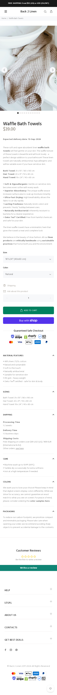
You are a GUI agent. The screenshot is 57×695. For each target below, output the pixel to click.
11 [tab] (39, 113)
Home (4, 18)
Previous (4, 70)
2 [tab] (20, 113)
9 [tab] (35, 113)
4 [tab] (24, 113)
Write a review (28, 568)
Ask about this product (17, 291)
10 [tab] (37, 113)
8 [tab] (33, 113)
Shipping (11, 285)
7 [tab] (30, 113)
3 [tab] (22, 113)
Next (52, 70)
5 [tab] (26, 113)
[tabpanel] (28, 68)
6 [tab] (28, 113)
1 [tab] (18, 113)
